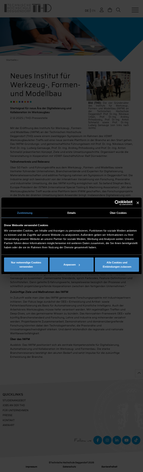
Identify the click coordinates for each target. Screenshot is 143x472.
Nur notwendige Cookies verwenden (26, 264)
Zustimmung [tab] (25, 212)
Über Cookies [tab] (118, 212)
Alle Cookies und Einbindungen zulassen (117, 264)
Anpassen (69, 264)
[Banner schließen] (138, 202)
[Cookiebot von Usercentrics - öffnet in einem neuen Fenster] (117, 202)
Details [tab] (71, 212)
